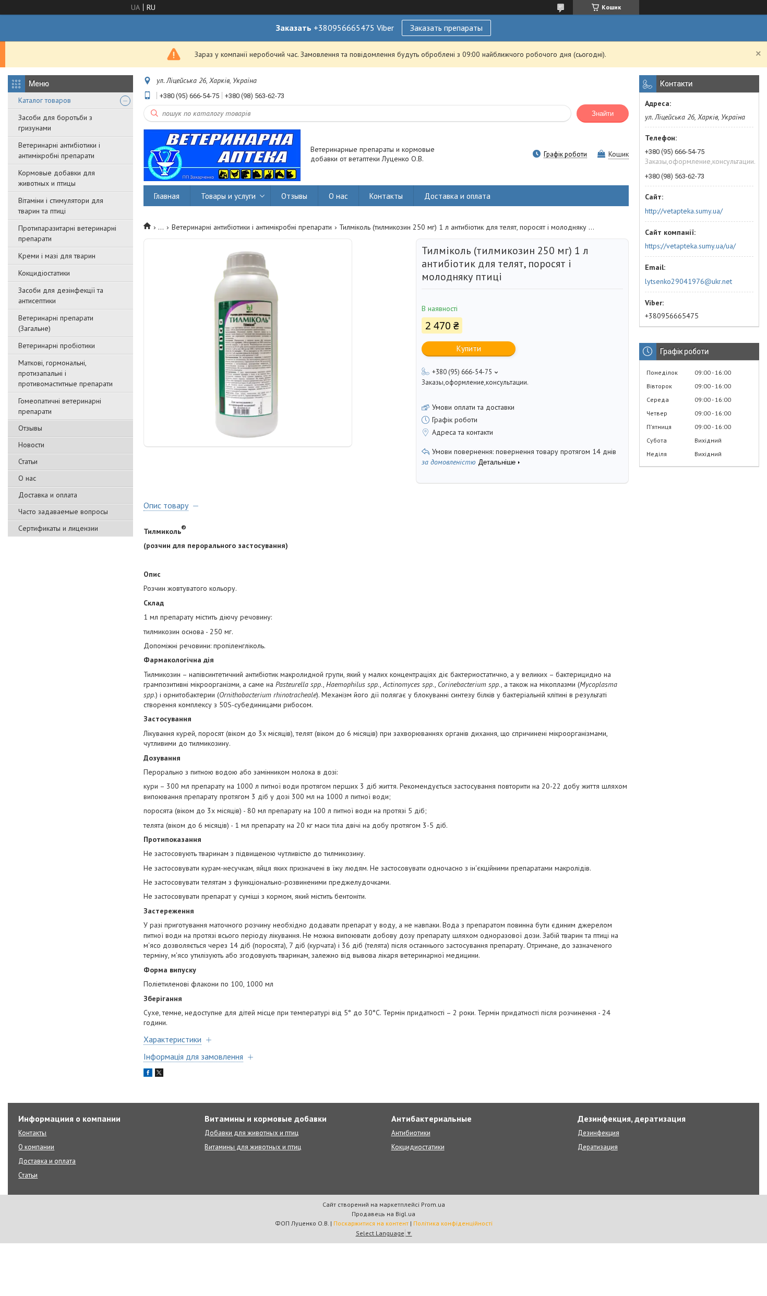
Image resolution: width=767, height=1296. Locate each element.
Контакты (386, 196)
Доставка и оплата (47, 495)
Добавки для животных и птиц (251, 1132)
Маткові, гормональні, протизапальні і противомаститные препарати (65, 373)
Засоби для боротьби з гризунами (55, 123)
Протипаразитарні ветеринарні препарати (67, 233)
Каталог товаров (44, 100)
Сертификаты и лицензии (58, 528)
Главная (166, 196)
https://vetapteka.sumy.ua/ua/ (690, 246)
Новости (31, 444)
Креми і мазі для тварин (56, 255)
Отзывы (30, 428)
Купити (469, 348)
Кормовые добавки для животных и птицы (56, 178)
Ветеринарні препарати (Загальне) (55, 323)
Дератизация (598, 1147)
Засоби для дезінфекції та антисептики (60, 295)
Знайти (603, 113)
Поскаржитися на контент (371, 1223)
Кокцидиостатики (418, 1147)
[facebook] (147, 1074)
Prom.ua (433, 1204)
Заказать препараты (446, 27)
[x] (159, 1074)
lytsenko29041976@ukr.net (688, 281)
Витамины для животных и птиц (253, 1147)
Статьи (28, 461)
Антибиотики (410, 1132)
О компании (36, 1147)
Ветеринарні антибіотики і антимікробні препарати (59, 150)
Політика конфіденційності (453, 1223)
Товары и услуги (228, 196)
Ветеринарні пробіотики (56, 345)
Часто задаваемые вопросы (63, 511)
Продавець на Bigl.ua (383, 1214)
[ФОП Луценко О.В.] (222, 154)
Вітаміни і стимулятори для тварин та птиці (60, 206)
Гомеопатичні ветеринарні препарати (59, 406)
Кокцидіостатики (44, 273)
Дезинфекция (598, 1132)
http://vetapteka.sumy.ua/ (684, 211)
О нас (27, 478)
